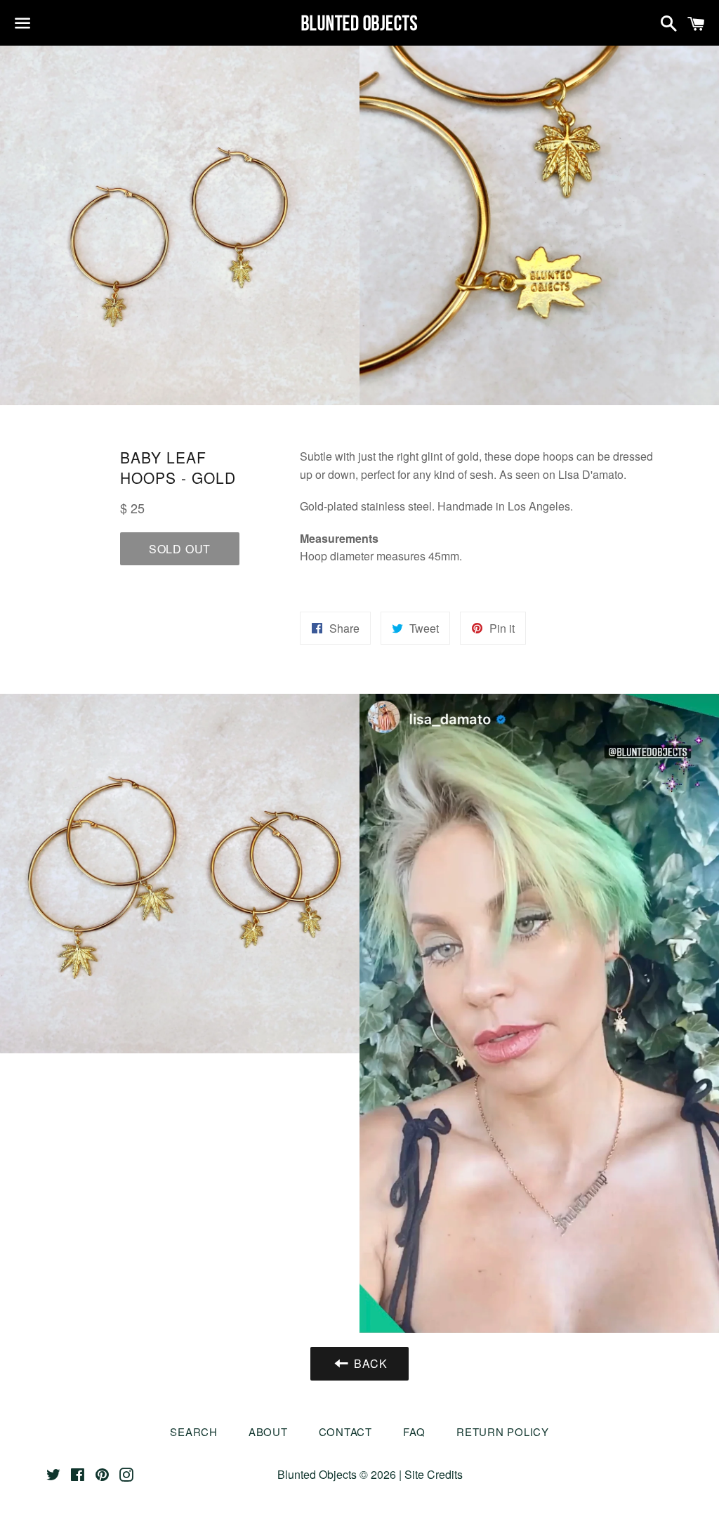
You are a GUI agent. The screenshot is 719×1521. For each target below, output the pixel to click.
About (268, 1431)
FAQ (414, 1431)
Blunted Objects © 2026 (336, 1474)
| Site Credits (429, 1474)
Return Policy (502, 1431)
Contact (345, 1431)
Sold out (180, 549)
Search (194, 1431)
